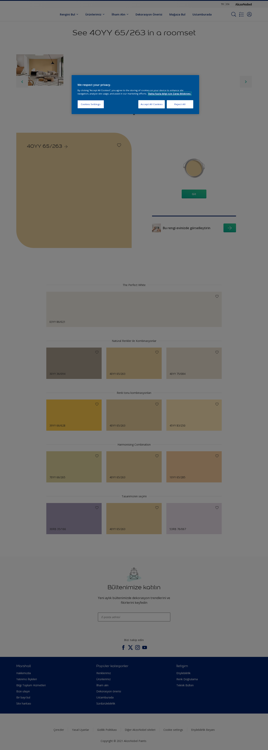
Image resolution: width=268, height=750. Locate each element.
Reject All (180, 104)
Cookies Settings (91, 104)
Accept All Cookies (151, 104)
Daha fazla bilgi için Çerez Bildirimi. (169, 93)
